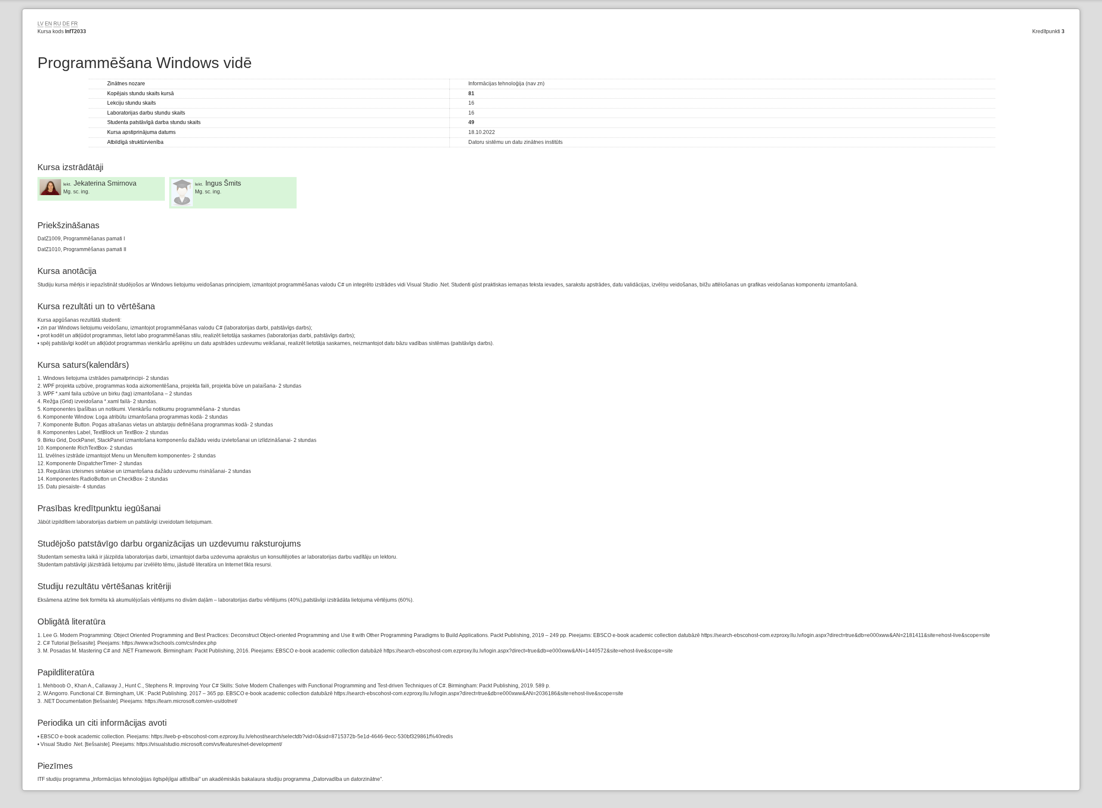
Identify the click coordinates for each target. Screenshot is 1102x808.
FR (74, 24)
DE (66, 24)
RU (57, 24)
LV (40, 24)
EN (48, 24)
